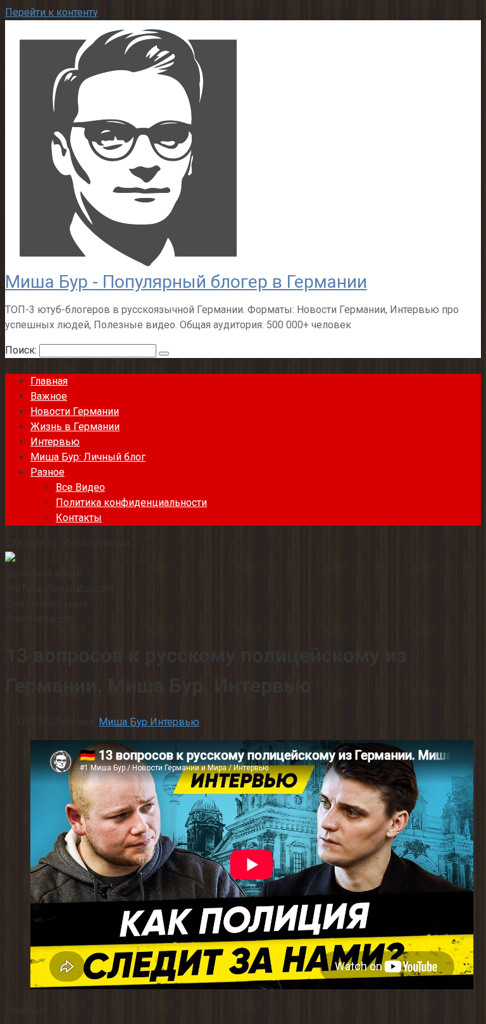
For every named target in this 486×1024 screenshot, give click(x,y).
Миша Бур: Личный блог (88, 457)
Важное (48, 396)
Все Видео (80, 487)
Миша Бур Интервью (149, 722)
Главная (49, 381)
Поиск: (22, 350)
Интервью (55, 442)
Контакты (79, 518)
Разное (47, 472)
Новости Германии (74, 411)
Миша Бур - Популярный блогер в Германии (186, 281)
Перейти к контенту (51, 12)
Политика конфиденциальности (131, 503)
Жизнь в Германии (75, 427)
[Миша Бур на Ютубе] (10, 558)
